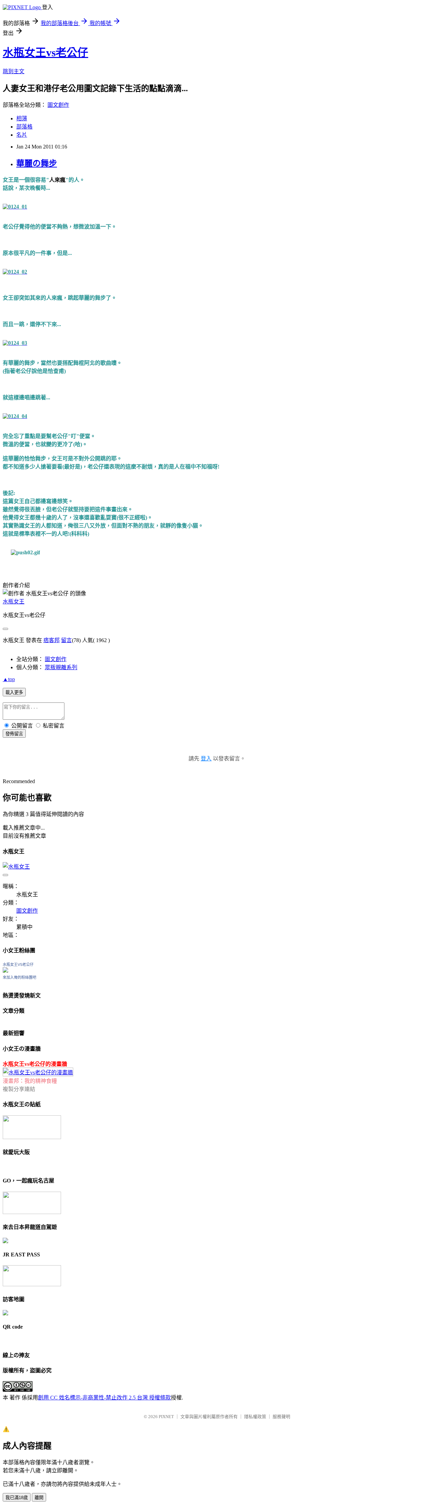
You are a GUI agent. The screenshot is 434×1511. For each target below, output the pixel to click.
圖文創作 (58, 105)
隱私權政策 (255, 1416)
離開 (39, 1497)
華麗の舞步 (36, 163)
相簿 (21, 118)
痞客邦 (51, 640)
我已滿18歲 (16, 1497)
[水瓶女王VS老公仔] (5, 971)
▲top (9, 679)
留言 (66, 640)
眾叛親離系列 (61, 667)
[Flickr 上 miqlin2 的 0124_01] (15, 207)
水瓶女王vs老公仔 (45, 52)
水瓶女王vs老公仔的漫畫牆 (35, 1064)
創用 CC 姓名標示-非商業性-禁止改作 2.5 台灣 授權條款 (104, 1397)
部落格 (24, 127)
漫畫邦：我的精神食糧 (30, 1081)
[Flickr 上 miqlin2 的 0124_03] (15, 343)
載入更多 (14, 692)
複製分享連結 (19, 1089)
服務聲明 (281, 1416)
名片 (21, 135)
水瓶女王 (13, 601)
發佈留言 (14, 733)
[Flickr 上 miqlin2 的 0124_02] (15, 272)
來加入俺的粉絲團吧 (19, 977)
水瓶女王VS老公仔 (18, 964)
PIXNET (166, 1416)
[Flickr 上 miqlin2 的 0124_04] (15, 416)
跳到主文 (13, 71)
